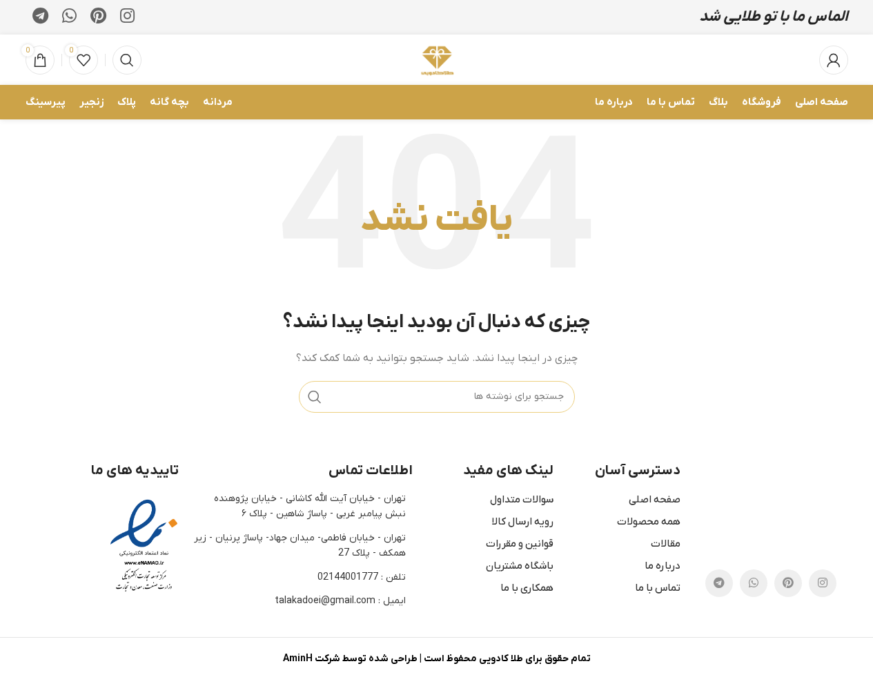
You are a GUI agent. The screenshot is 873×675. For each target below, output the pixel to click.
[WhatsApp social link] (69, 17)
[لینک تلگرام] (40, 17)
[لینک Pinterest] (98, 17)
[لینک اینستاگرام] (127, 17)
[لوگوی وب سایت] (436, 59)
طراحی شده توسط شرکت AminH (350, 658)
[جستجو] (127, 60)
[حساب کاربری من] (833, 60)
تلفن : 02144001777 (361, 577)
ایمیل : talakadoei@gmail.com (340, 600)
